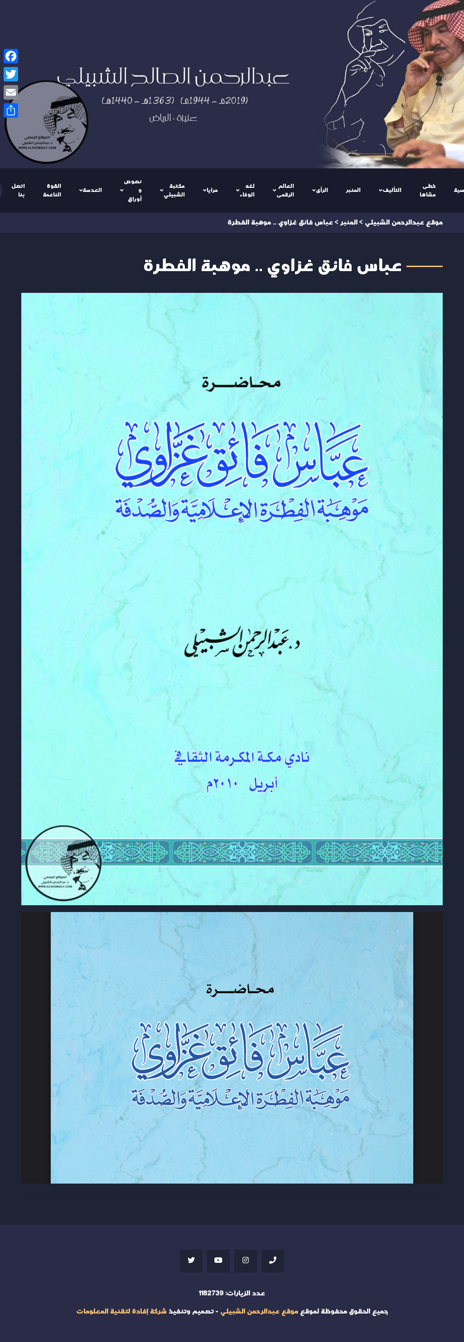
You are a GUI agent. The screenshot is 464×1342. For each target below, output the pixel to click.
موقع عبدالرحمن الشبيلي (259, 1311)
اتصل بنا (18, 190)
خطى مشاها (428, 190)
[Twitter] (11, 74)
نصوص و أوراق (133, 190)
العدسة (92, 190)
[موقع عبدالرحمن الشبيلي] (232, 84)
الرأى (322, 190)
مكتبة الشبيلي (174, 190)
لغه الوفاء (247, 190)
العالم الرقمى (285, 190)
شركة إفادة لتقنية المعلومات (121, 1311)
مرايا (212, 190)
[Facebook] (11, 56)
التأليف (391, 190)
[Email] (11, 92)
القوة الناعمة (52, 190)
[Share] (11, 110)
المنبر (353, 190)
